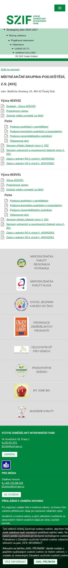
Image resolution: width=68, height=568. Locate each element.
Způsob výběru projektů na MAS (24, 115)
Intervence (18, 44)
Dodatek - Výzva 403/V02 (21, 106)
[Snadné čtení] (6, 464)
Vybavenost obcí (19, 140)
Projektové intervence (22, 40)
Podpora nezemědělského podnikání (31, 136)
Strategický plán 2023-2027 (22, 29)
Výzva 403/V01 (15, 180)
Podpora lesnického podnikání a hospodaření (36, 131)
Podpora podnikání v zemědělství (29, 126)
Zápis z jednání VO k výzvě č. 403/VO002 (30, 163)
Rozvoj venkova (17, 35)
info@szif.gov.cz (13, 446)
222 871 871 (10, 442)
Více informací (15, 561)
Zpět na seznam (10, 69)
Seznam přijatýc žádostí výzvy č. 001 (27, 219)
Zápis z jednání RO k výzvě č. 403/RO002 (30, 158)
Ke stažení (11, 494)
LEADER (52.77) (22, 49)
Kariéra (9, 454)
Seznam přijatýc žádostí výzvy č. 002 (27, 145)
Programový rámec (17, 110)
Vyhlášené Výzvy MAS (25, 53)
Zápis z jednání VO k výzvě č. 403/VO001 (30, 237)
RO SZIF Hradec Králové (26, 56)
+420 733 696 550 (13, 483)
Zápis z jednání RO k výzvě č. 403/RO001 (30, 232)
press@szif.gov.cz (14, 486)
